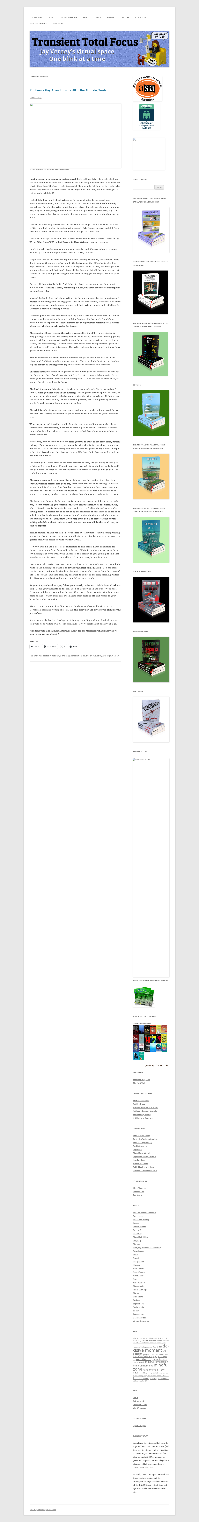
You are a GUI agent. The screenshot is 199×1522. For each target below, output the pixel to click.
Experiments (138, 1251)
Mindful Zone (139, 1276)
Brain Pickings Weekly (142, 1142)
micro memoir (139, 1362)
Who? (98, 17)
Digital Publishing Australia (144, 1156)
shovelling (153, 1379)
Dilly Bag (137, 1241)
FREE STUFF (58, 24)
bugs (139, 1340)
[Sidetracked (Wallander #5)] (153, 1042)
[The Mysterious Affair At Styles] (153, 1033)
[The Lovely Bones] (153, 1051)
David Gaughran (140, 1146)
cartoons (147, 1340)
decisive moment (151, 1348)
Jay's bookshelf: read (142, 1023)
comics (137, 1342)
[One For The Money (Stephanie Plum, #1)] (164, 1051)
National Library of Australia (145, 1111)
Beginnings (56, 655)
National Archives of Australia (145, 1107)
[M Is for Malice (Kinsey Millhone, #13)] (147, 1042)
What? (86, 17)
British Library (139, 1104)
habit (166, 1354)
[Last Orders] (141, 1050)
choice (155, 1340)
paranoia (162, 1373)
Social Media (138, 1307)
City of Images (139, 1188)
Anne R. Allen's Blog (141, 1135)
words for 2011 (142, 1381)
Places (136, 1293)
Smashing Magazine (141, 1079)
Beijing (160, 1338)
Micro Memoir (139, 1272)
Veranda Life (138, 1191)
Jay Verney (114, 655)
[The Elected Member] (158, 1033)
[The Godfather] (136, 1042)
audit (155, 1338)
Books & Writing (69, 17)
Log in (135, 1397)
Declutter (137, 1234)
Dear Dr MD (157, 1347)
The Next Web (139, 1083)
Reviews (136, 1300)
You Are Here (36, 17)
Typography (138, 1314)
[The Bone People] (136, 1051)
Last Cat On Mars (142, 1356)
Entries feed (138, 1401)
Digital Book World (141, 1153)
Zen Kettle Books (38, 24)
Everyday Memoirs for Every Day (147, 1248)
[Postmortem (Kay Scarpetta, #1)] (136, 1033)
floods (161, 1354)
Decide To (137, 1230)
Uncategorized (139, 1318)
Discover (137, 1244)
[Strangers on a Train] (141, 1033)
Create (136, 1223)
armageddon (148, 1338)
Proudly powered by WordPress (43, 1509)
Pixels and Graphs (140, 1290)
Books (135, 1340)
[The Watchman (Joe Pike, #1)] (147, 1051)
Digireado (137, 1149)
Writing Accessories (141, 1321)
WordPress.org (139, 1408)
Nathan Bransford (140, 1163)
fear (157, 1354)
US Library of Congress (143, 1118)
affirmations (137, 1338)
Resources (140, 17)
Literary (136, 1265)
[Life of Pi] (164, 1034)
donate (152, 1354)
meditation (77, 655)
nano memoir (150, 1369)
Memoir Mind (138, 1269)
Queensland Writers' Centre (145, 1170)
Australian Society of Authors (145, 1139)
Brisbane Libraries (141, 1100)
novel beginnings (146, 1373)
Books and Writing (141, 1220)
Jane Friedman (139, 1160)
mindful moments (143, 1365)
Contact (111, 17)
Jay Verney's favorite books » (157, 1065)
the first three (163, 1379)
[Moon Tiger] (158, 1050)
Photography (138, 1286)
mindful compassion (156, 1361)
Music (135, 1279)
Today (136, 1311)
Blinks (51, 17)
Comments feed (140, 1404)
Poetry (125, 17)
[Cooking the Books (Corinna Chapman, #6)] (141, 1059)
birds (165, 1338)
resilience (157, 1376)
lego (155, 1356)
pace (155, 1372)
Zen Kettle (137, 1195)
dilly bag (146, 1354)
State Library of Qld (141, 1114)
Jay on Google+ (139, 1425)
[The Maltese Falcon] (136, 1059)
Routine (86, 655)
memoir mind (159, 1359)
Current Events (139, 1227)
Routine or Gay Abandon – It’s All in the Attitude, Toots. (68, 90)
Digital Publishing (140, 1237)
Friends (136, 1258)
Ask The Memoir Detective (144, 1213)
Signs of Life (138, 1304)
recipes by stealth (146, 1376)
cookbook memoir (148, 1343)
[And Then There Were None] (158, 1042)
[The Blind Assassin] (141, 1042)
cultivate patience (145, 1347)
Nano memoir (139, 1283)
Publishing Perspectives (143, 1167)
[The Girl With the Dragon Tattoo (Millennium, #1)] (164, 1042)
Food (135, 1255)
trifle (135, 1381)
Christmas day (163, 1340)
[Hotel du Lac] (147, 1033)
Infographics (138, 1262)
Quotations (138, 1297)
